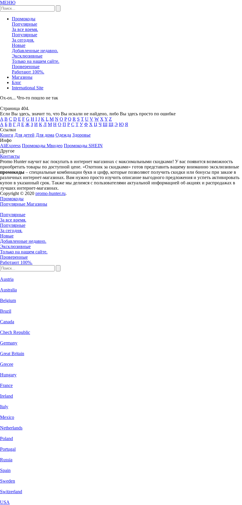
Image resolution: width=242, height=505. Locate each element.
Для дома (45, 134)
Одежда (63, 134)
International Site (27, 87)
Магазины (22, 77)
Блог (16, 82)
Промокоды (23, 18)
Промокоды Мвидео (42, 145)
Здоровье (81, 134)
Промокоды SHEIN (83, 145)
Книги (6, 134)
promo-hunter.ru (50, 193)
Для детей (24, 134)
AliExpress (10, 145)
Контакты (10, 156)
